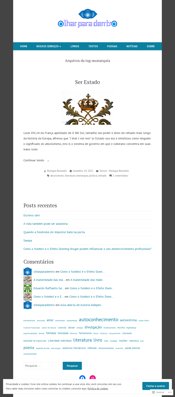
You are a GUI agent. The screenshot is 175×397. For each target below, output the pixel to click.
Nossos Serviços (47, 46)
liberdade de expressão (34, 340)
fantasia (51, 333)
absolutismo (57, 175)
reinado (102, 175)
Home (23, 46)
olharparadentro (44, 272)
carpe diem (143, 320)
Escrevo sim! (31, 215)
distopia (80, 328)
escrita (121, 327)
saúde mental (132, 348)
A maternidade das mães (86, 280)
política (93, 175)
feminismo (85, 333)
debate (71, 327)
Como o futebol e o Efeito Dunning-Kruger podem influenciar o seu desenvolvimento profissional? (87, 249)
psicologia (55, 348)
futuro (95, 333)
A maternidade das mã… (49, 280)
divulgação (93, 327)
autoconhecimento (98, 319)
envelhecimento (110, 328)
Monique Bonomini (57, 170)
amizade (41, 320)
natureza (134, 340)
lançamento (114, 333)
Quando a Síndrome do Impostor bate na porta (54, 232)
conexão (62, 327)
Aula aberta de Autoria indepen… (81, 305)
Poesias (112, 46)
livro (97, 340)
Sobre (151, 46)
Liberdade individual (60, 340)
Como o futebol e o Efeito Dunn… (82, 272)
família (41, 333)
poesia (28, 347)
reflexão (92, 348)
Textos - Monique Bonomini (114, 170)
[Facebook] (82, 378)
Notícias (132, 46)
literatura (70, 175)
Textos (93, 46)
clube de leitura (49, 327)
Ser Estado (87, 82)
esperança (131, 327)
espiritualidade (30, 333)
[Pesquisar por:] (43, 366)
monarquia (82, 175)
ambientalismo (29, 320)
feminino (73, 333)
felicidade (63, 333)
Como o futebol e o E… (48, 296)
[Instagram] (93, 378)
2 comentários (120, 176)
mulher (123, 340)
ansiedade (60, 320)
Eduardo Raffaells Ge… (48, 288)
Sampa (27, 240)
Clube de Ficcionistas (31, 328)
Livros (75, 46)
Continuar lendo (34, 160)
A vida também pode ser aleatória (45, 224)
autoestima (128, 320)
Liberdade (127, 333)
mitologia (113, 341)
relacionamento (106, 348)
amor (50, 320)
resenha (119, 348)
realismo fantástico (74, 348)
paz (142, 341)
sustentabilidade (30, 354)
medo (106, 341)
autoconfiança (72, 320)
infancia (103, 333)
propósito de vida (42, 348)
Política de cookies (98, 388)
